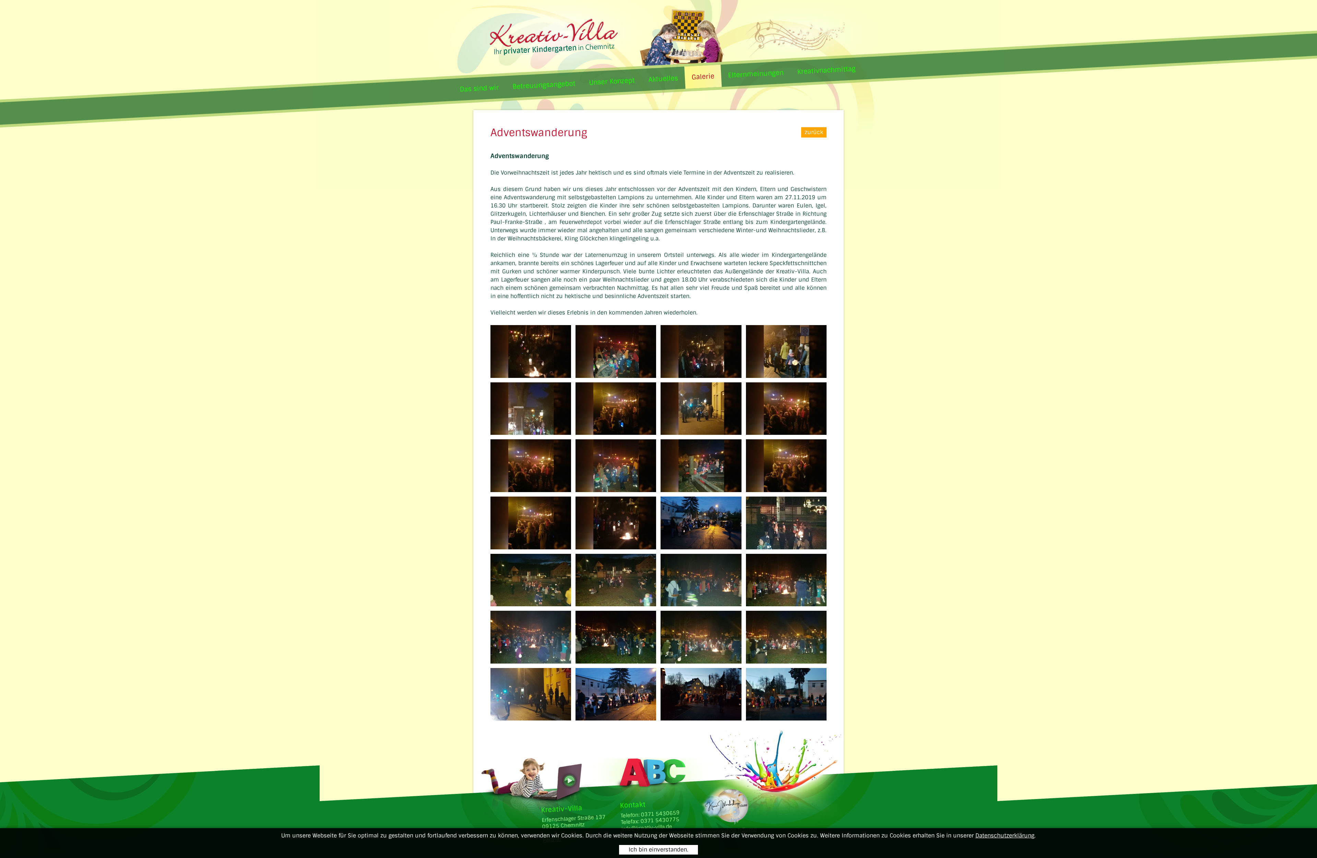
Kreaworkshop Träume (729, 831)
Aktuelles (663, 79)
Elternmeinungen (756, 74)
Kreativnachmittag (826, 70)
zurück (814, 132)
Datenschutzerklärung (1004, 835)
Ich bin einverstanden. (658, 849)
